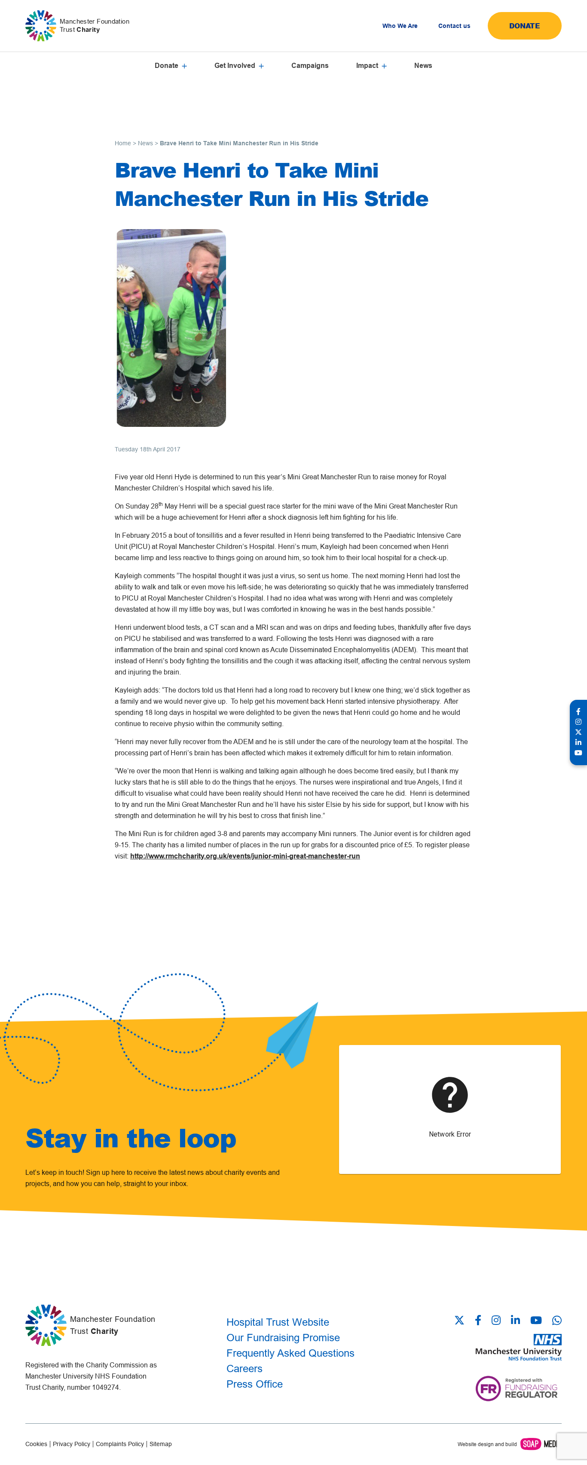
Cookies (36, 1444)
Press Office (254, 1384)
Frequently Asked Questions (290, 1353)
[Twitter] (462, 1321)
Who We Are (400, 25)
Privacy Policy (71, 1444)
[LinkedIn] (515, 1321)
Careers (244, 1368)
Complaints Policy (120, 1444)
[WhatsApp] (557, 1320)
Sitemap (161, 1444)
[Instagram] (496, 1321)
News (423, 65)
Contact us (454, 25)
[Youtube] (536, 1321)
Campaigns (310, 65)
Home (123, 143)
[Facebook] (478, 1321)
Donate (524, 26)
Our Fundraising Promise (283, 1337)
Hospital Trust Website (277, 1322)
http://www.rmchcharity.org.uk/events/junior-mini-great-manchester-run (245, 856)
